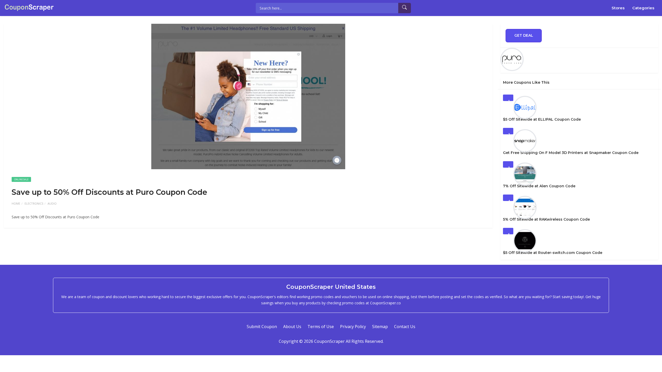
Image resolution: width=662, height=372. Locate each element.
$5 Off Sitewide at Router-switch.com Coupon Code (552, 252)
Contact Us (404, 326)
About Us (292, 326)
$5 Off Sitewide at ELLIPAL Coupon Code (542, 119)
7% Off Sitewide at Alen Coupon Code (539, 186)
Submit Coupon (262, 326)
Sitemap (380, 326)
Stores (618, 7)
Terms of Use (320, 326)
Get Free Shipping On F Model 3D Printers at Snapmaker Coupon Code (570, 152)
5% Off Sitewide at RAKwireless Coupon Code (546, 219)
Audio (52, 203)
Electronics (34, 203)
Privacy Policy (353, 326)
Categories (643, 7)
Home (16, 203)
